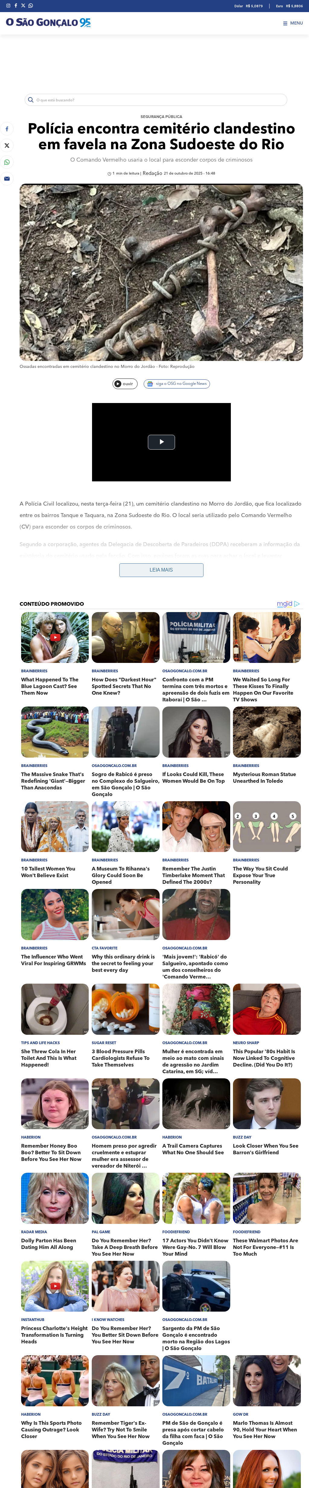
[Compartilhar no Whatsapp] (7, 162)
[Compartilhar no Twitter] (7, 145)
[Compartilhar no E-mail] (7, 178)
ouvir (128, 384)
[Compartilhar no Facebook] (7, 129)
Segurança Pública (161, 117)
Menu (296, 23)
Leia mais (161, 569)
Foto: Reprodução (177, 367)
